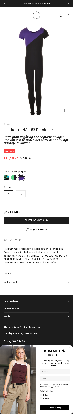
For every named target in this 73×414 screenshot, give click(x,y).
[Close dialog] (70, 348)
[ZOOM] (64, 110)
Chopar (8, 124)
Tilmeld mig (54, 408)
